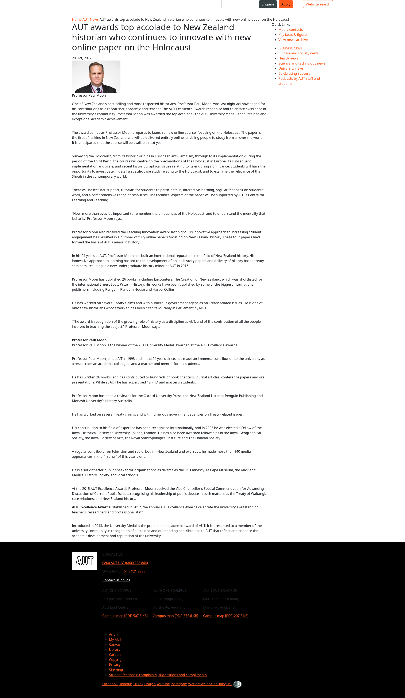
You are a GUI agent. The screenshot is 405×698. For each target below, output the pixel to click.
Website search (318, 4)
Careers (115, 654)
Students (211, 4)
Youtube (163, 684)
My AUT (115, 639)
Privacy (114, 664)
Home (77, 19)
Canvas (114, 644)
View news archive (293, 39)
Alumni (245, 4)
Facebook (110, 684)
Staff (228, 4)
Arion (113, 634)
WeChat (194, 684)
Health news (288, 58)
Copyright (117, 659)
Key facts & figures (293, 34)
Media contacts (290, 29)
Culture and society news (298, 53)
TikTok (138, 684)
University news (291, 68)
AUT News (90, 19)
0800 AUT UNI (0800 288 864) (125, 562)
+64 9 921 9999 (133, 571)
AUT (7, 8)
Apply (285, 4)
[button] (20, 6)
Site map (116, 669)
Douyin (150, 684)
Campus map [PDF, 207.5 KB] (225, 615)
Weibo (206, 684)
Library (114, 649)
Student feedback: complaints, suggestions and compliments (158, 674)
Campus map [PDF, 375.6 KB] (175, 615)
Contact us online (116, 580)
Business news (290, 48)
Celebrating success (294, 73)
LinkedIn (125, 684)
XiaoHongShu (221, 684)
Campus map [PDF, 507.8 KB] (125, 615)
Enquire (268, 4)
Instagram (179, 684)
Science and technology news (301, 63)
